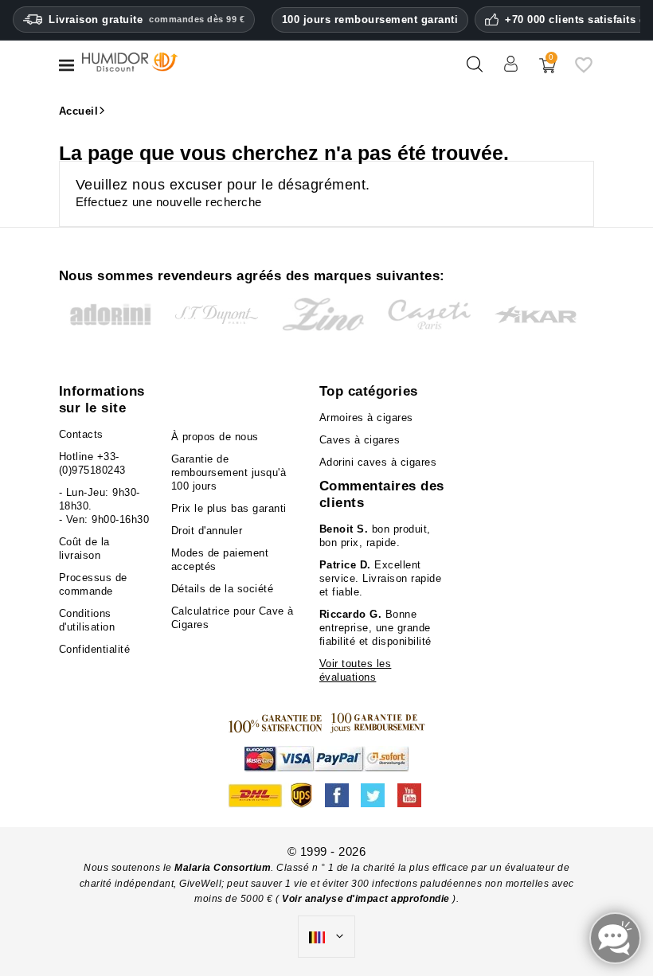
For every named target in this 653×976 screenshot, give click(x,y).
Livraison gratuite (146, 19)
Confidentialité (95, 649)
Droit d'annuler (207, 531)
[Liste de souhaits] (583, 70)
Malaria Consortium (222, 867)
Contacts (81, 434)
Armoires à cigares (366, 418)
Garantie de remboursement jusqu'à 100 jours (229, 472)
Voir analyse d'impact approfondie (367, 898)
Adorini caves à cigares (378, 462)
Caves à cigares (360, 440)
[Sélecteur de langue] (326, 937)
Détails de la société (222, 589)
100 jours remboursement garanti (370, 19)
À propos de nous (215, 437)
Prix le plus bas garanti (229, 508)
